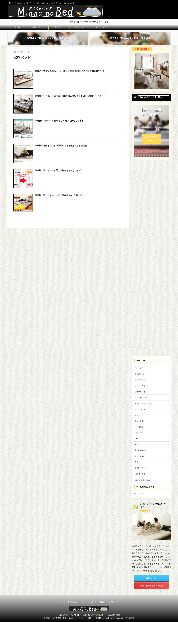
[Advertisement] (151, 258)
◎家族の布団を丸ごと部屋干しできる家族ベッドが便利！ (62, 145)
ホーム (17, 27)
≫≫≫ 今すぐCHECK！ (151, 138)
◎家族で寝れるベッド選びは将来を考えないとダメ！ (60, 170)
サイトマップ (138, 493)
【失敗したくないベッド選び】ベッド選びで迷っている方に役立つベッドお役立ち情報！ (89, 615)
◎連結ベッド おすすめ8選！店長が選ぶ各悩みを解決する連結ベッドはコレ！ (71, 95)
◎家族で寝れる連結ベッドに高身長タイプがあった (59, 195)
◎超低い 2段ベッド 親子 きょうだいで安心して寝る (59, 120)
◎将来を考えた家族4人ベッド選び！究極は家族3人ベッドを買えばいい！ (70, 70)
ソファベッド (101, 27)
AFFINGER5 (129, 618)
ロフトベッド (38, 27)
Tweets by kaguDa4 (142, 480)
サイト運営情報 (99, 602)
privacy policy (86, 602)
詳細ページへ (151, 578)
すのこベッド (80, 27)
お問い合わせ (72, 602)
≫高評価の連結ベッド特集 (151, 585)
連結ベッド (59, 27)
